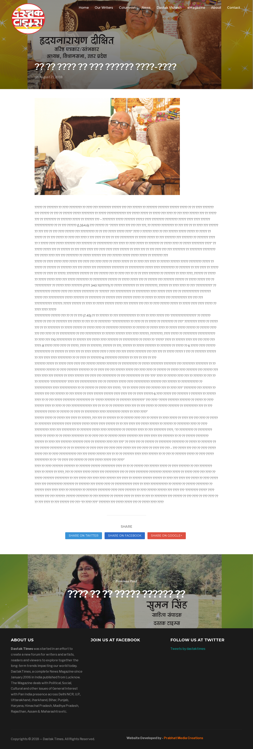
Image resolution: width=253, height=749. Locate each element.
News (146, 8)
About (216, 8)
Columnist (127, 8)
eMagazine (196, 8)
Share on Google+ (166, 535)
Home (84, 8)
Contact (233, 8)
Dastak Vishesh (169, 8)
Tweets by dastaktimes (187, 649)
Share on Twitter (83, 535)
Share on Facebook (124, 535)
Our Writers (104, 8)
